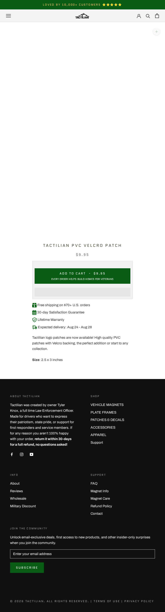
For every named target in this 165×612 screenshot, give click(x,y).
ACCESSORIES (103, 427)
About (15, 483)
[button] (82, 292)
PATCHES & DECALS (107, 420)
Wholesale (18, 498)
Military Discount (23, 506)
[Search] (148, 16)
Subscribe (27, 567)
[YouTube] (31, 454)
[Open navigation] (8, 15)
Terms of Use (107, 601)
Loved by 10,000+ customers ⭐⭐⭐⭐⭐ (82, 5)
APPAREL (98, 435)
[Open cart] (157, 15)
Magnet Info (100, 491)
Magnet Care (100, 498)
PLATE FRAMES (103, 412)
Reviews (16, 491)
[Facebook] (11, 454)
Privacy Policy (139, 601)
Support (97, 442)
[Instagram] (21, 454)
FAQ (94, 483)
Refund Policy (101, 506)
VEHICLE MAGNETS (107, 405)
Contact (97, 513)
